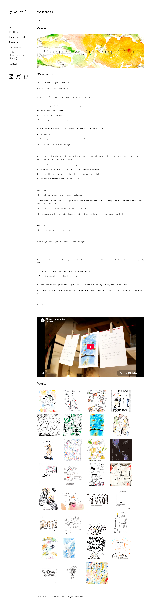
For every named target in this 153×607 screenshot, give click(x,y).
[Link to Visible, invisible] (72, 401)
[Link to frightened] (121, 499)
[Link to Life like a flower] (97, 401)
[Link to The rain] (48, 425)
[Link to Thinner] (97, 499)
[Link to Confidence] (48, 573)
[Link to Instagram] (11, 330)
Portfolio (14, 32)
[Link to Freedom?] (72, 499)
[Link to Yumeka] (18, 12)
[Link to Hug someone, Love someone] (121, 425)
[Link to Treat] (121, 548)
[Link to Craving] (72, 548)
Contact (13, 63)
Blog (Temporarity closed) (16, 55)
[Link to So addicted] (48, 474)
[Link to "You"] (97, 523)
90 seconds (17, 47)
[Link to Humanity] (97, 573)
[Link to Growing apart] (48, 401)
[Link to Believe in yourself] (72, 474)
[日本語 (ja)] (26, 76)
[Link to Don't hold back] (97, 474)
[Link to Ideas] (97, 548)
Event (13, 42)
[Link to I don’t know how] (97, 450)
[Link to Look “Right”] (72, 425)
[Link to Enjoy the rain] (48, 548)
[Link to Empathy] (48, 499)
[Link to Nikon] (72, 573)
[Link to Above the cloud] (72, 523)
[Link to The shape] (121, 474)
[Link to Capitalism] (121, 523)
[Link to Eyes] (48, 523)
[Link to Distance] (121, 401)
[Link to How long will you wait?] (121, 450)
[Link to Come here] (48, 450)
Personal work (17, 37)
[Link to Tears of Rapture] (72, 450)
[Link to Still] (97, 425)
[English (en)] (18, 76)
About (12, 27)
